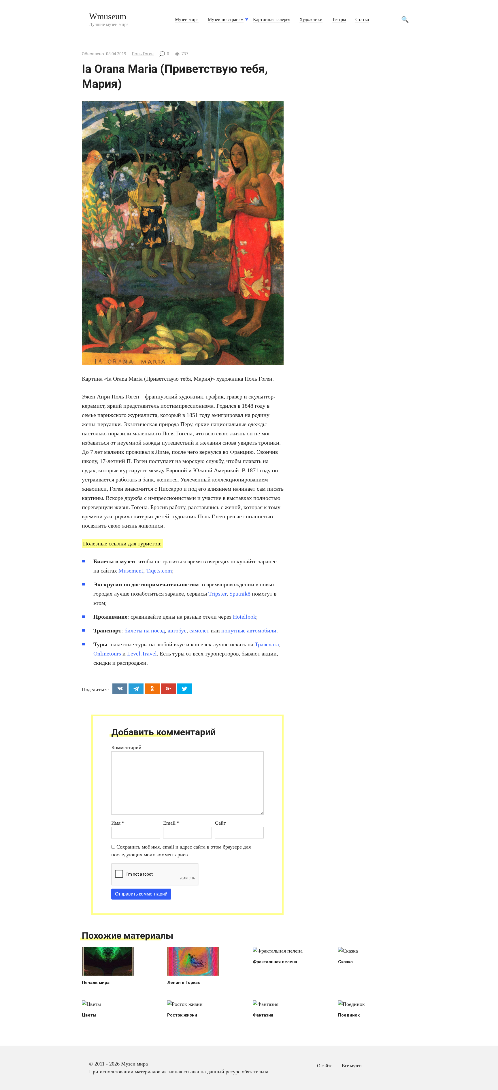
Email (171, 823)
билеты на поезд (144, 630)
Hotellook (244, 616)
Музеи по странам (226, 19)
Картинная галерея (271, 19)
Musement (130, 570)
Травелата (267, 644)
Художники (310, 19)
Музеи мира (187, 19)
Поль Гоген (143, 54)
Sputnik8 (239, 593)
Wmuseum (107, 16)
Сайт (220, 823)
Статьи (362, 19)
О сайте (324, 1065)
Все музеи (352, 1065)
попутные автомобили (248, 630)
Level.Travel (142, 653)
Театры (339, 19)
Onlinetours (107, 653)
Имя (117, 823)
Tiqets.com (159, 570)
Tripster (217, 593)
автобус (177, 630)
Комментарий (126, 747)
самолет (199, 630)
